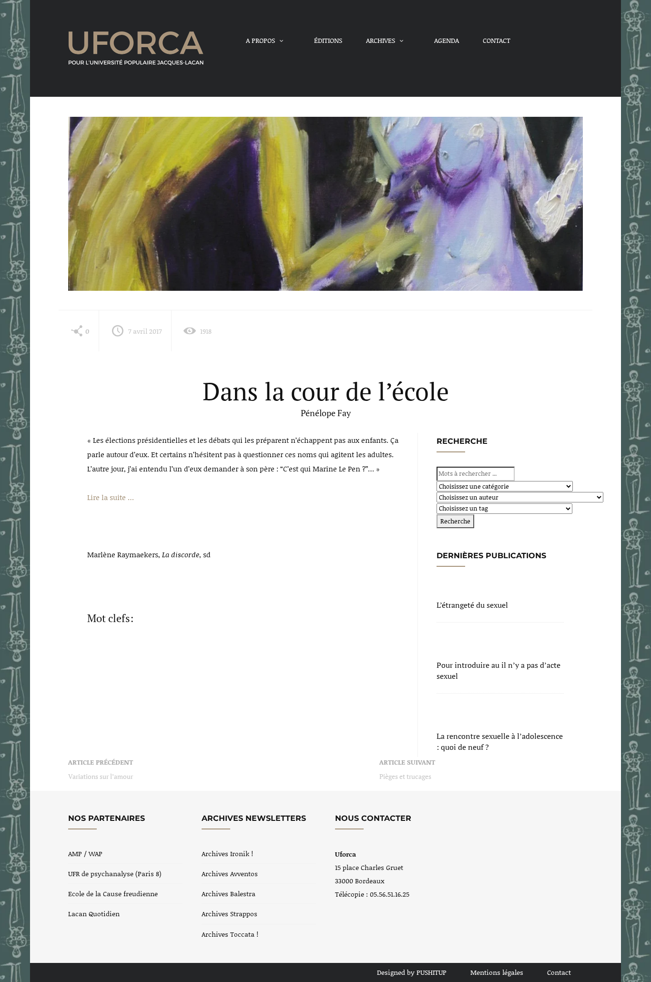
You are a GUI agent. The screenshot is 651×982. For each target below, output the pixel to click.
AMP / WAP (85, 854)
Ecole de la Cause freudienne (113, 894)
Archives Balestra (228, 894)
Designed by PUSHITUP (412, 972)
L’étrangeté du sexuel (472, 605)
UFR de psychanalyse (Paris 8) (115, 874)
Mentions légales (496, 972)
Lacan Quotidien (94, 914)
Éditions (328, 40)
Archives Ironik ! (227, 854)
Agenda (446, 40)
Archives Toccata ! (230, 934)
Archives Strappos (229, 914)
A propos (260, 40)
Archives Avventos (230, 874)
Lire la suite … (110, 497)
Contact (496, 40)
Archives (380, 40)
